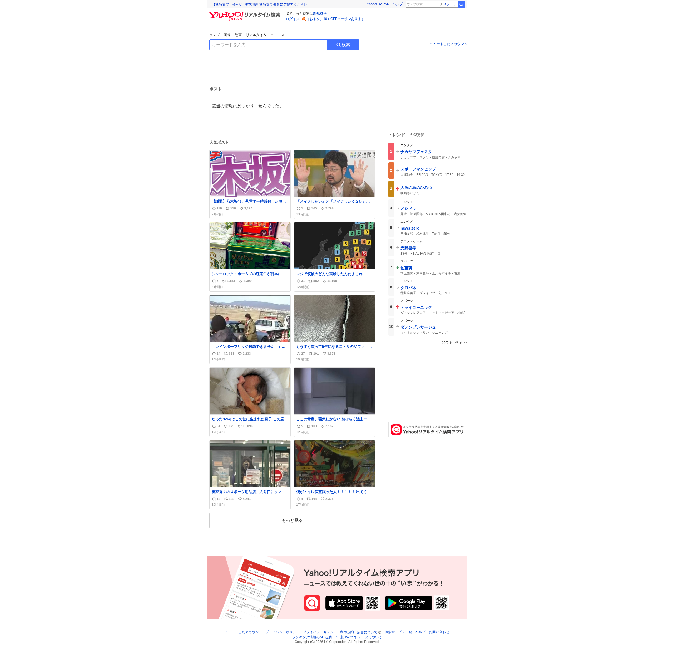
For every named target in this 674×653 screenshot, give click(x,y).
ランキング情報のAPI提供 (312, 637)
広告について (367, 632)
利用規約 (347, 632)
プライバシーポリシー (282, 632)
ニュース (277, 35)
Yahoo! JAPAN (378, 4)
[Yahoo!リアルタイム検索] (245, 12)
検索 (346, 44)
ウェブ (214, 35)
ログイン (292, 19)
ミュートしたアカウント (448, 44)
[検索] (461, 4)
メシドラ (449, 4)
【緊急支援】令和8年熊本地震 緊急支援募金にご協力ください (259, 4)
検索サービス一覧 (398, 632)
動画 (238, 35)
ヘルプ (398, 4)
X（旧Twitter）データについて (358, 637)
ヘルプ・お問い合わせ (432, 632)
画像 (227, 35)
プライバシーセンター (320, 632)
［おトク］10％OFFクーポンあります (335, 19)
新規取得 (320, 14)
